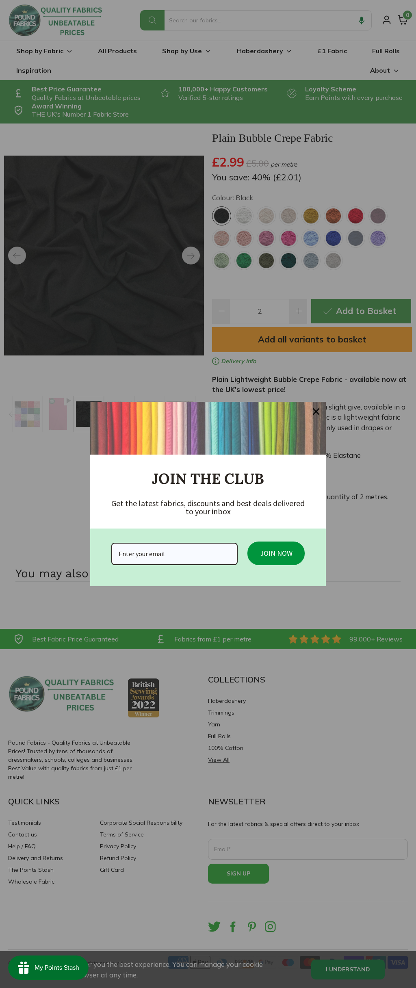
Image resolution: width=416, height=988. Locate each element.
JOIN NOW (276, 553)
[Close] (316, 411)
